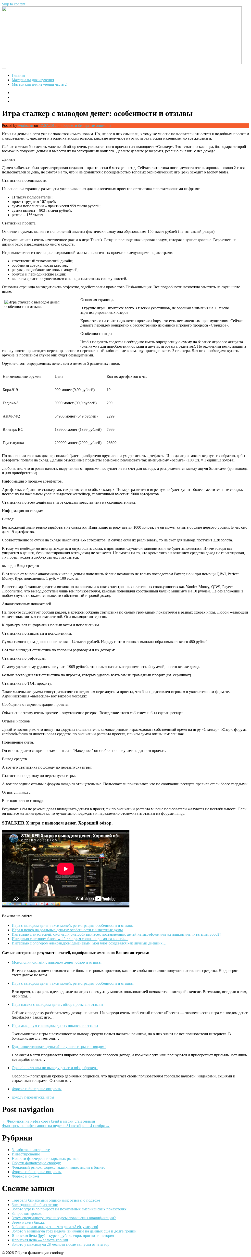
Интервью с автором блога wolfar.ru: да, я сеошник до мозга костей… (70, 939)
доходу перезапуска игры (33, 1097)
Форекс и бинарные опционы (86, 125)
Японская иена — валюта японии (40, 1240)
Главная (18, 75)
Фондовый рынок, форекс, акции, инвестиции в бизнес (58, 1167)
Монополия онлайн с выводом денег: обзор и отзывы (56, 962)
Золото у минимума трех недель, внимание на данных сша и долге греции (74, 1231)
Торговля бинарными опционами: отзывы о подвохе (56, 1200)
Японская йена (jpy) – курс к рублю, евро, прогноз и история (63, 1235)
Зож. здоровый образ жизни (35, 1205)
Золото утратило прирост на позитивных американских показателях (69, 1209)
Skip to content (13, 4)
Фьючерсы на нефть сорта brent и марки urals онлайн (48, 1121)
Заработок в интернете (31, 1150)
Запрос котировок (27, 1213)
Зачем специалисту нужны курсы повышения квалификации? (64, 1218)
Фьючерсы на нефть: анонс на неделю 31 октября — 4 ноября (56, 1126)
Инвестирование (26, 1154)
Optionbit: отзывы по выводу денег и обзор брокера (55, 1068)
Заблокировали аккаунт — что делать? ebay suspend (55, 1227)
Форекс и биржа (25, 1176)
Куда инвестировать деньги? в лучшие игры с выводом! (59, 1047)
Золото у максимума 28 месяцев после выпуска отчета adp (60, 1244)
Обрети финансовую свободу (36, 1163)
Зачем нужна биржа (28, 1222)
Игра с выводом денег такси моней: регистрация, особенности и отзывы (73, 925)
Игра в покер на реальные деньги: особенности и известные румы (67, 930)
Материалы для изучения (33, 80)
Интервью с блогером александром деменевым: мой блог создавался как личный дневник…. (89, 943)
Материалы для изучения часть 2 (39, 84)
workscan (25, 125)
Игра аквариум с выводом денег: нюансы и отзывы (55, 1025)
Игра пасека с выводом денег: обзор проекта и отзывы (57, 1004)
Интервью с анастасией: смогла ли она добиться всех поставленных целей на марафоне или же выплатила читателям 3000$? (116, 934)
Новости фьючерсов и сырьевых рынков (45, 1158)
